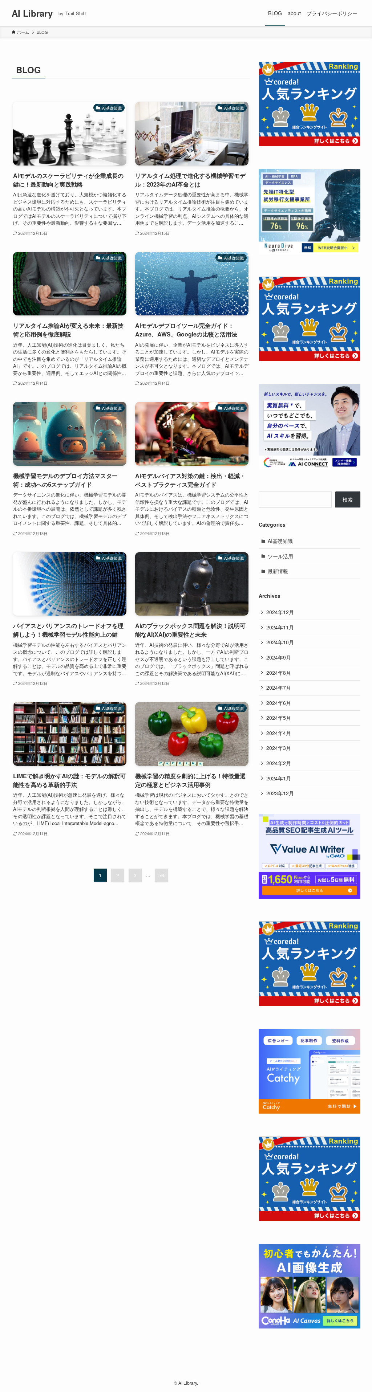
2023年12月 (280, 793)
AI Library (32, 13)
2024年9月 (278, 657)
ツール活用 (280, 556)
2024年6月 (278, 702)
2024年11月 (280, 627)
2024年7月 (278, 687)
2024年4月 (278, 732)
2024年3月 (278, 747)
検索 (348, 499)
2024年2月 (278, 763)
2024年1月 (278, 778)
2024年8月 (278, 672)
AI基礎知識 (280, 540)
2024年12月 (280, 612)
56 (161, 875)
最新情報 (278, 571)
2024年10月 (280, 642)
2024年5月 (278, 717)
